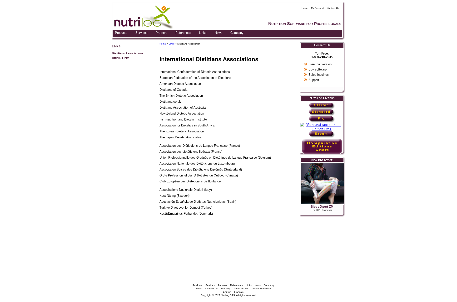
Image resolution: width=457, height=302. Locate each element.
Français (238, 292)
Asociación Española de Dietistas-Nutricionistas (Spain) (197, 201)
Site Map (225, 288)
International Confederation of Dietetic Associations (194, 72)
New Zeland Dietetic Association (181, 113)
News (218, 33)
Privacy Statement (261, 288)
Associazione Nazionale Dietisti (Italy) (185, 189)
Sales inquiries (318, 74)
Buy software (317, 69)
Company (236, 33)
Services (141, 33)
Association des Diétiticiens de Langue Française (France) (199, 145)
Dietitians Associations (127, 53)
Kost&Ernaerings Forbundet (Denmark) (186, 213)
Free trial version (320, 64)
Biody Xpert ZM (322, 206)
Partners (161, 33)
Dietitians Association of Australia (182, 107)
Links (203, 33)
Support (313, 80)
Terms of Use (240, 288)
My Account (317, 8)
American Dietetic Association (180, 84)
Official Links (120, 58)
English (227, 292)
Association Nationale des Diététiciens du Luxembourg (197, 163)
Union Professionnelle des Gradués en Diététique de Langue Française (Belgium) (215, 157)
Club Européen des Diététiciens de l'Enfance (190, 181)
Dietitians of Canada (173, 89)
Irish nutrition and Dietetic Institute (183, 119)
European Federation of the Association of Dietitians (195, 78)
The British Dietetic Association (181, 95)
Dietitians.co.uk (170, 101)
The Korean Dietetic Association (181, 131)
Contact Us (333, 8)
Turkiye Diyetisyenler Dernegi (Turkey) (185, 207)
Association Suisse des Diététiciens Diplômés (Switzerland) (200, 169)
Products (121, 33)
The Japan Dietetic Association (180, 137)
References (183, 33)
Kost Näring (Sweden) (174, 195)
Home (305, 8)
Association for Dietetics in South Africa (186, 125)
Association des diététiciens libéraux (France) (190, 151)
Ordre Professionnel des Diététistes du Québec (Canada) (198, 175)
